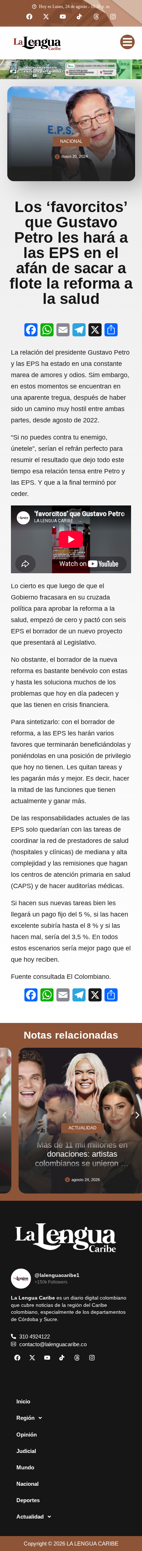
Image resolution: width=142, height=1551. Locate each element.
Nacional (27, 1484)
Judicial (26, 1451)
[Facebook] (29, 17)
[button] (4, 1115)
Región (25, 1418)
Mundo (25, 1467)
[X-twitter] (46, 17)
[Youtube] (62, 17)
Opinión (26, 1434)
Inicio (23, 1401)
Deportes (28, 1500)
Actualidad (30, 1516)
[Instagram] (113, 17)
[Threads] (96, 17)
